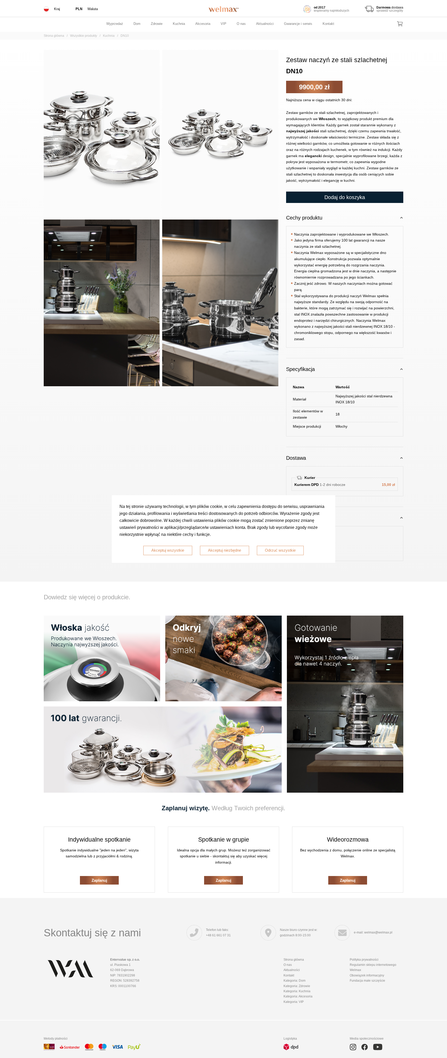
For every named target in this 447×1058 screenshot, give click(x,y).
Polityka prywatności (364, 959)
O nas (241, 24)
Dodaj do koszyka (344, 197)
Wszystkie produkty (83, 36)
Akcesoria (202, 24)
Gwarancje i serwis (298, 24)
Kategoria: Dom (295, 980)
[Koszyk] (400, 23)
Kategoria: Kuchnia (297, 991)
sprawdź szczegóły (389, 10)
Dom (136, 24)
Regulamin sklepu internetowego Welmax (373, 967)
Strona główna (54, 36)
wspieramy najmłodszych (331, 10)
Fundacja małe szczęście (367, 980)
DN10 (125, 36)
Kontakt (328, 24)
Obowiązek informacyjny (367, 975)
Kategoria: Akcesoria (298, 996)
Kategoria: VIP (294, 1002)
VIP (223, 24)
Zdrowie (156, 24)
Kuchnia (179, 24)
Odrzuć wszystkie (280, 550)
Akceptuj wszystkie (167, 550)
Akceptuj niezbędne (224, 550)
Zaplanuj (99, 880)
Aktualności (265, 24)
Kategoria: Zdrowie (297, 986)
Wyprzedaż (114, 24)
